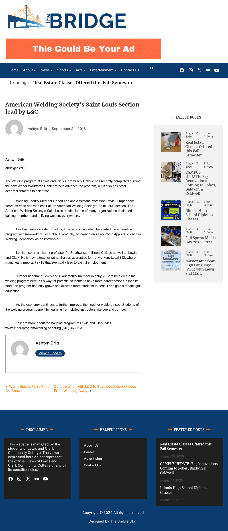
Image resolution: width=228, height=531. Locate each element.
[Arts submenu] (84, 70)
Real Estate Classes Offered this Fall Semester (82, 82)
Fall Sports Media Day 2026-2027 (200, 240)
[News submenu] (52, 70)
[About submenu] (35, 70)
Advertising (93, 458)
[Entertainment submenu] (115, 70)
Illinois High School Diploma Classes (199, 215)
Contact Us (92, 465)
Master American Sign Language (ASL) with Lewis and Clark (200, 267)
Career (89, 452)
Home (13, 70)
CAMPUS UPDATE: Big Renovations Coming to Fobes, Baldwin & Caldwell (200, 182)
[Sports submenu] (70, 70)
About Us (91, 445)
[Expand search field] (151, 70)
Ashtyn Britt (47, 342)
